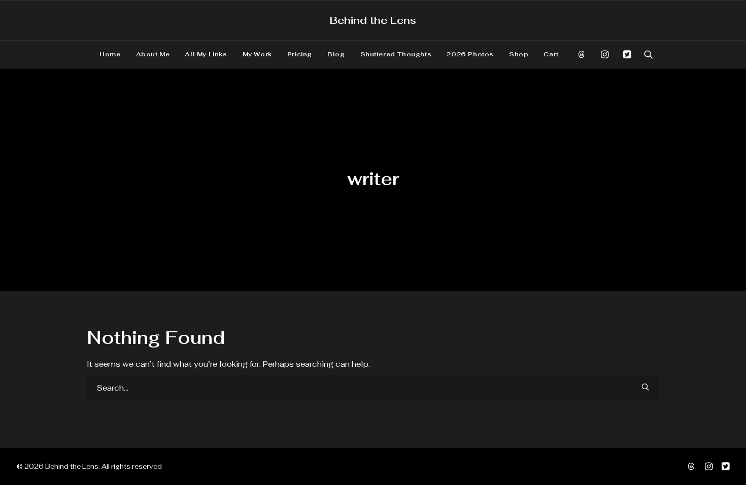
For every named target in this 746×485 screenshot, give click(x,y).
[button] (585, 54)
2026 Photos (470, 54)
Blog (336, 54)
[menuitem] (110, 54)
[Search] (373, 387)
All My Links (206, 54)
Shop (518, 54)
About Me (153, 54)
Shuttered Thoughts (396, 54)
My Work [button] (257, 54)
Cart (551, 54)
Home (109, 54)
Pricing (299, 54)
